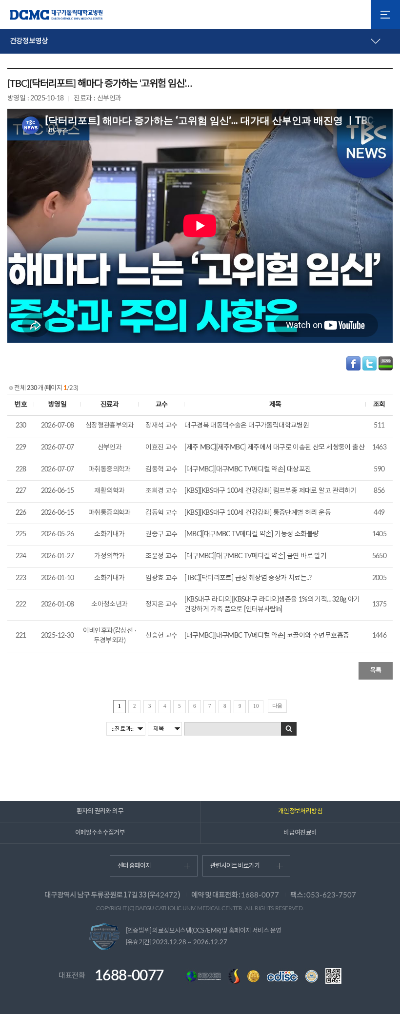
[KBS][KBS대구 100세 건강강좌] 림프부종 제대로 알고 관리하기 (270, 491)
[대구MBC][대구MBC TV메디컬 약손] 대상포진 (247, 469)
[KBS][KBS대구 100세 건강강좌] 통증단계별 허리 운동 (257, 512)
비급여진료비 (300, 833)
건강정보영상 (29, 41)
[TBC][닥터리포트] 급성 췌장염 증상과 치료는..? (247, 578)
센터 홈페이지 (134, 866)
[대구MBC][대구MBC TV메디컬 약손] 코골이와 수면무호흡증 (266, 635)
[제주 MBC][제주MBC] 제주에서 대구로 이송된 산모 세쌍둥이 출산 (274, 447)
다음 (277, 705)
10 (256, 706)
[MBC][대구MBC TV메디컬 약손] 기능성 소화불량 (251, 534)
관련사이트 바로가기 (235, 866)
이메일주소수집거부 (100, 833)
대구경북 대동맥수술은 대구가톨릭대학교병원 (246, 425)
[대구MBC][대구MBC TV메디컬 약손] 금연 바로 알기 (255, 556)
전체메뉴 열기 (385, 14)
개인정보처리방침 (300, 811)
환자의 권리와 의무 (100, 811)
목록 (375, 670)
